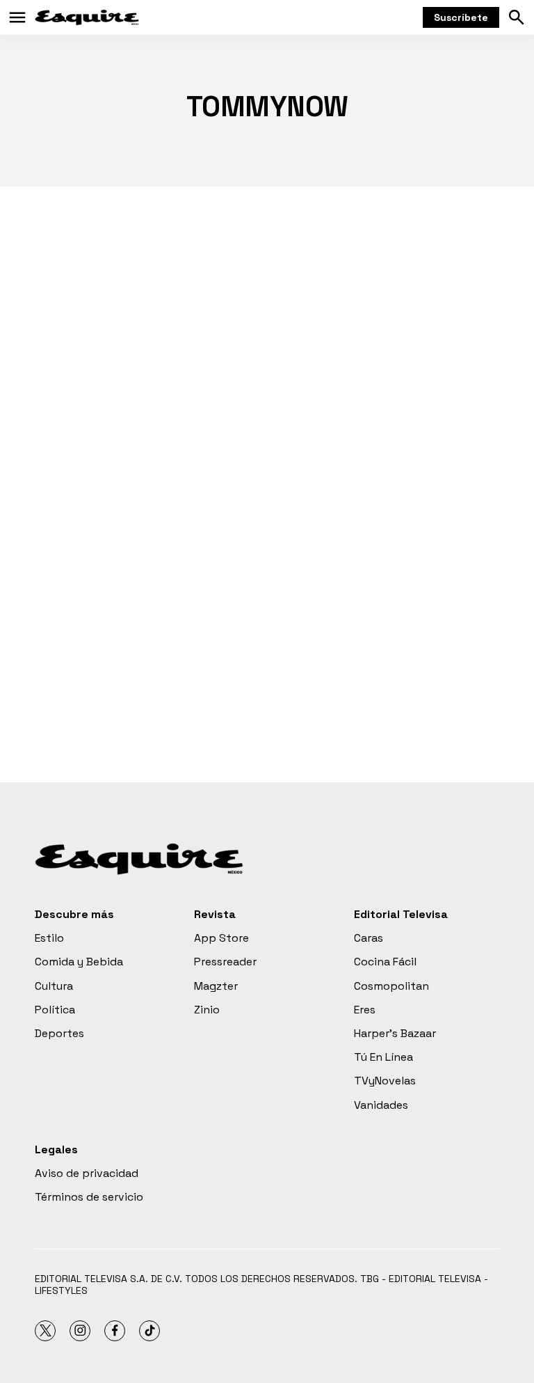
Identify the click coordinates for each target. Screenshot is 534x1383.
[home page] (87, 17)
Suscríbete (461, 17)
